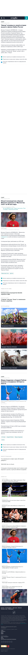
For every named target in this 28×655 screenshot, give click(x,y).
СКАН (2, 637)
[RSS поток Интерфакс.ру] (9, 642)
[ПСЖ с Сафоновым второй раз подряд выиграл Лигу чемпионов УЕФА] (7, 119)
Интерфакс (14, 18)
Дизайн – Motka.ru (4, 651)
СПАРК (2, 630)
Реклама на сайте (4, 609)
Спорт (2, 22)
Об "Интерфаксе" (8, 607)
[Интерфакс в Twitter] (6, 642)
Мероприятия (10, 609)
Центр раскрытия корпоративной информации (8, 639)
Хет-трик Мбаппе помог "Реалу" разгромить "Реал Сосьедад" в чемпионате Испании (14, 82)
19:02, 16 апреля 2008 (5, 23)
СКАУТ (2, 632)
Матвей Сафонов (5, 162)
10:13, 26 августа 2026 (5, 377)
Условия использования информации (8, 648)
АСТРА (2, 633)
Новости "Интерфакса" (4, 636)
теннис (2, 439)
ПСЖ (19, 160)
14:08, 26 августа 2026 (5, 198)
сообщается (4, 237)
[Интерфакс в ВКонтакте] (8, 642)
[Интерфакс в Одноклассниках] (11, 642)
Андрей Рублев (10, 437)
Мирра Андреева (18, 437)
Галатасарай (13, 162)
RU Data (2, 638)
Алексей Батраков (21, 162)
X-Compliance (3, 631)
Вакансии (20, 607)
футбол (3, 160)
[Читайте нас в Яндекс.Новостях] (2, 642)
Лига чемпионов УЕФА (11, 160)
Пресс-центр (15, 607)
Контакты (2, 607)
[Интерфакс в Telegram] (4, 642)
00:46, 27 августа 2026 (5, 71)
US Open (3, 437)
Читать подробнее (13, 125)
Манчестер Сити (5, 273)
